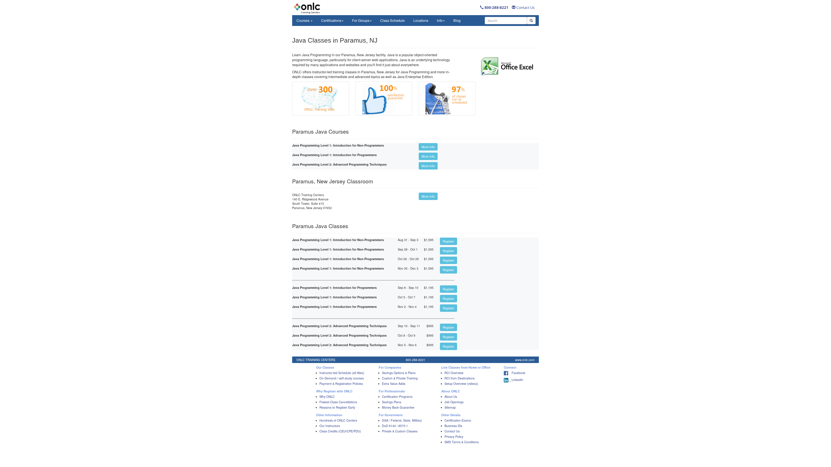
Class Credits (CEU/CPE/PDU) (340, 431)
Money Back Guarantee (398, 407)
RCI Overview (453, 373)
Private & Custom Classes (399, 431)
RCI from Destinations (459, 378)
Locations (420, 20)
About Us (450, 396)
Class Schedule (392, 20)
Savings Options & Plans (399, 373)
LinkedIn (517, 379)
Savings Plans (391, 402)
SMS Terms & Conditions (461, 442)
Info (440, 20)
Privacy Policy (453, 436)
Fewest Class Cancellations (338, 402)
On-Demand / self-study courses (341, 378)
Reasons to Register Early (337, 407)
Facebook (516, 373)
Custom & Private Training (400, 378)
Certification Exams (457, 420)
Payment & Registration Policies (341, 383)
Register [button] (448, 241)
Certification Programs (397, 396)
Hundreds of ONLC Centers (338, 420)
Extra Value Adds (393, 383)
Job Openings (454, 402)
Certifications (331, 20)
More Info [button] (428, 147)
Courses (303, 20)
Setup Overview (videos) (461, 383)
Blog (457, 20)
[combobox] (506, 20)
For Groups (360, 20)
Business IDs (453, 426)
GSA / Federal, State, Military (402, 420)
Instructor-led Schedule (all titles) (341, 373)
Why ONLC (327, 396)
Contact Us (525, 7)
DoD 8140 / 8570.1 (395, 426)
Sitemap (450, 407)
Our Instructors (329, 426)
